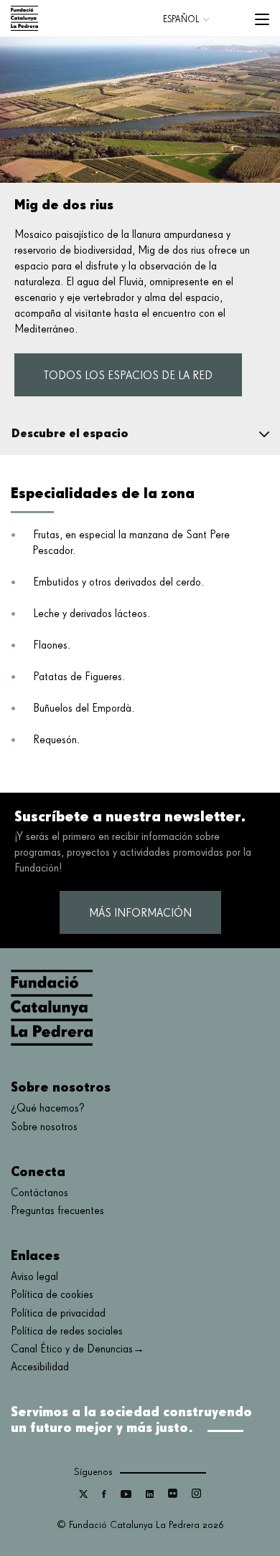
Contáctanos (39, 1193)
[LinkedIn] (150, 1495)
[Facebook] (104, 1495)
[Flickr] (172, 1495)
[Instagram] (196, 1495)
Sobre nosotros (44, 1127)
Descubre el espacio (70, 433)
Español (181, 19)
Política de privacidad (58, 1313)
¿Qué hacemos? (48, 1109)
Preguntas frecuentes (57, 1211)
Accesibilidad (40, 1367)
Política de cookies (52, 1295)
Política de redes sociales (67, 1331)
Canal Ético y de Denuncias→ (77, 1349)
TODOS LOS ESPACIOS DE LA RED (128, 376)
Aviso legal (34, 1277)
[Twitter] (83, 1495)
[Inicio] (25, 18)
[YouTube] (126, 1495)
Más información (140, 914)
